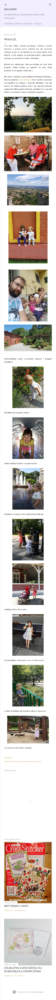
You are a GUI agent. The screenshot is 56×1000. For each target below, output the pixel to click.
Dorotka (14, 761)
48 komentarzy (20, 910)
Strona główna (13, 24)
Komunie (28, 24)
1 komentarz (19, 976)
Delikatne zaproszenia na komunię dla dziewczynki (23, 969)
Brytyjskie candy (16, 906)
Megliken (10, 9)
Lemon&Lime (25, 80)
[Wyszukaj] (50, 4)
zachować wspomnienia (27, 761)
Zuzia (40, 761)
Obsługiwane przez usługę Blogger (30, 992)
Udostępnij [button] (8, 758)
